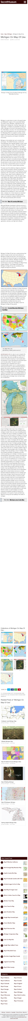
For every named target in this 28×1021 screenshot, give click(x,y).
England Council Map (9, 961)
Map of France (17, 986)
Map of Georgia (5, 989)
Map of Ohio (4, 998)
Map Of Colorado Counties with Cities (13, 878)
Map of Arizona (18, 977)
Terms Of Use (19, 1012)
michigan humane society (8, 693)
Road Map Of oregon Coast (10, 889)
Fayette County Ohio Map (10, 873)
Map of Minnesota (5, 995)
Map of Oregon (18, 998)
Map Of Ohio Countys (9, 967)
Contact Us (8, 1012)
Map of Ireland (17, 989)
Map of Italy (4, 992)
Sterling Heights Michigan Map (8, 822)
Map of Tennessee (18, 1001)
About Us (25, 1012)
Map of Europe (4, 986)
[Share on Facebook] (12, 689)
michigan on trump (14, 694)
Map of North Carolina (19, 995)
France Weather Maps (9, 923)
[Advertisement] (14, 19)
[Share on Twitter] (8, 689)
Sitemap (3, 1012)
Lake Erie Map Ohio (9, 939)
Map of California (5, 980)
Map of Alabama (5, 977)
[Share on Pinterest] (19, 689)
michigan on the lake (5, 694)
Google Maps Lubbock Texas (11, 945)
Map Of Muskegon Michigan (8, 802)
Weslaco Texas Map (9, 901)
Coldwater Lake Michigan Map (8, 721)
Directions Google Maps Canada (12, 956)
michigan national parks (19, 693)
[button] (25, 2)
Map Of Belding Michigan (7, 782)
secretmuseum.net (5, 354)
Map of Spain (4, 1001)
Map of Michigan (5, 39)
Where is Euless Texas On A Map (12, 895)
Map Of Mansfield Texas (10, 950)
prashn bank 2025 (14, 1018)
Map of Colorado (5, 983)
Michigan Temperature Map (11, 934)
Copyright (13, 1012)
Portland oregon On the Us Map (12, 884)
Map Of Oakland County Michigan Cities (11, 761)
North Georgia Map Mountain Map (12, 867)
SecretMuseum (8, 1)
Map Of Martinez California (11, 862)
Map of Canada (18, 980)
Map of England (18, 983)
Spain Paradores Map (9, 912)
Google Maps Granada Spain (11, 917)
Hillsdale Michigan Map (7, 741)
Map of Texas (4, 1003)
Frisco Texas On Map (9, 906)
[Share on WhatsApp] (15, 689)
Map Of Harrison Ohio (9, 928)
